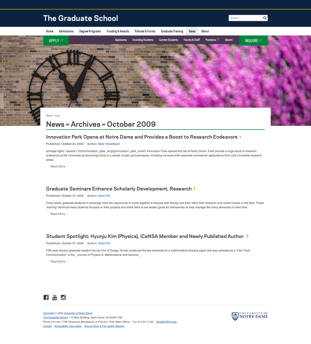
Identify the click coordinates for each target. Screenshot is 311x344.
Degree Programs (90, 31)
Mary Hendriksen (109, 144)
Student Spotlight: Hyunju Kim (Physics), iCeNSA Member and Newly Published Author (145, 236)
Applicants (121, 40)
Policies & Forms (145, 31)
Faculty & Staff (192, 40)
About (205, 31)
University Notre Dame (70, 4)
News (192, 31)
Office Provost (247, 4)
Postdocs (211, 40)
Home (49, 31)
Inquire (252, 40)
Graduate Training (172, 31)
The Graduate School (80, 18)
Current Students (168, 40)
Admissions (66, 31)
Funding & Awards (118, 31)
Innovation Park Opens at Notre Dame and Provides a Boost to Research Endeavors (141, 136)
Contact (47, 326)
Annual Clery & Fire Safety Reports (104, 326)
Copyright (48, 313)
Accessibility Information (68, 326)
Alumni (229, 40)
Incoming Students (142, 40)
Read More (55, 166)
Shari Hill (104, 196)
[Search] (265, 17)
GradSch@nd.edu (166, 321)
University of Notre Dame (78, 313)
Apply (54, 40)
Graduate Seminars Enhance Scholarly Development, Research (119, 188)
